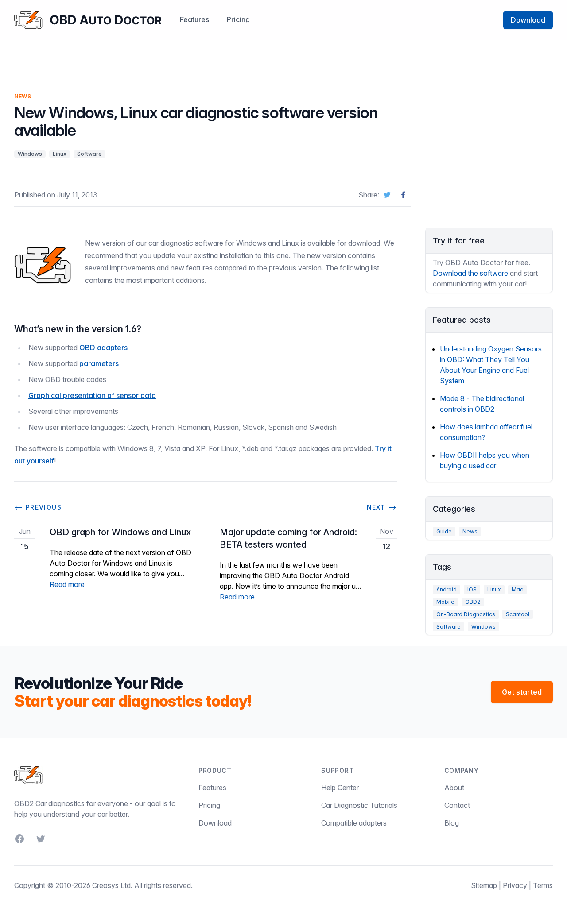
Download (528, 19)
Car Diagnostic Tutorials (359, 805)
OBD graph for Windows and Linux (120, 532)
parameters (99, 363)
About (454, 787)
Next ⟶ (382, 507)
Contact (457, 805)
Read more (67, 584)
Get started (522, 691)
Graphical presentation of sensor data (92, 395)
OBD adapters (103, 347)
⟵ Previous (38, 507)
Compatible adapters (354, 823)
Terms (543, 885)
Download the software (470, 273)
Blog (451, 823)
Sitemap (484, 885)
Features (194, 19)
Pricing (238, 19)
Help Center (340, 787)
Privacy (515, 885)
